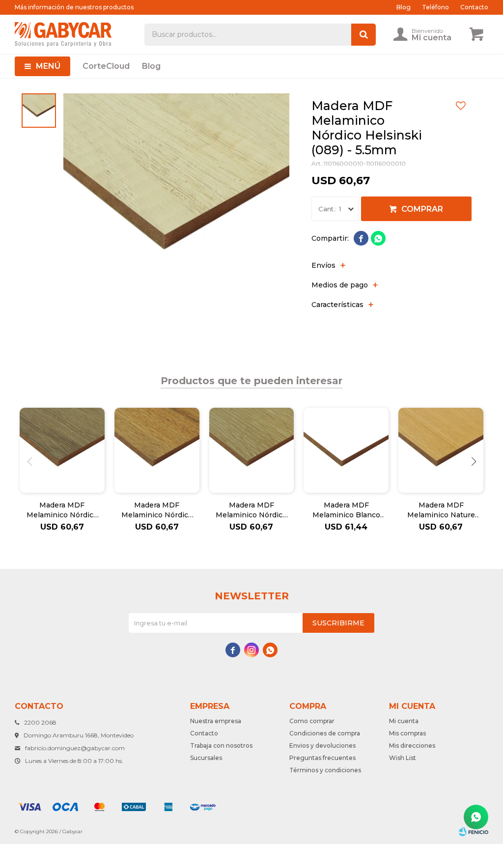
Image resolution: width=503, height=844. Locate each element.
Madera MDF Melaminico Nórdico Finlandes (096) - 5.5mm (157, 510)
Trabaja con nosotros (221, 745)
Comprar (422, 209)
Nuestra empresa (215, 721)
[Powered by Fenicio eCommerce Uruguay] (473, 831)
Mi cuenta (404, 721)
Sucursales (206, 757)
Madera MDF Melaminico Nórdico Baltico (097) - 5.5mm (62, 510)
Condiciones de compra (324, 733)
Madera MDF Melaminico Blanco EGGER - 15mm (346, 510)
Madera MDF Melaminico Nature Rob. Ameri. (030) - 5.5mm (441, 510)
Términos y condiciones (325, 770)
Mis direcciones (412, 745)
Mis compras (407, 733)
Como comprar (312, 721)
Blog (151, 66)
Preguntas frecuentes (322, 757)
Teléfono (435, 7)
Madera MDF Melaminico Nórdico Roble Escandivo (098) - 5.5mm (251, 510)
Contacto (474, 7)
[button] (473, 461)
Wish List (402, 757)
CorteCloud (106, 66)
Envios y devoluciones (322, 745)
